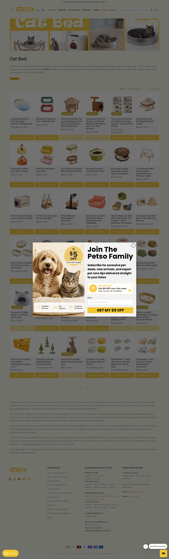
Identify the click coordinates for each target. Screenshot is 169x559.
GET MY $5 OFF (110, 310)
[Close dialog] (133, 245)
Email (89, 298)
